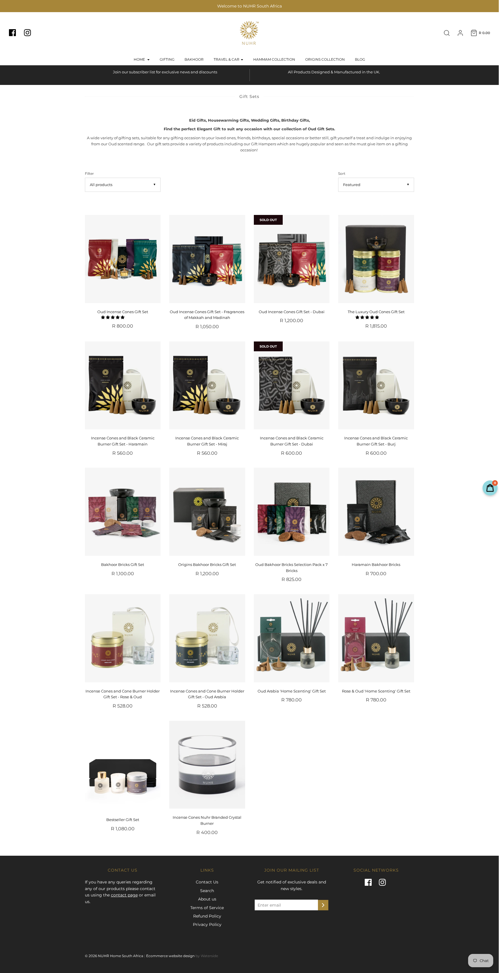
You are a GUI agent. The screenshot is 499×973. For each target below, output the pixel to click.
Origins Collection (325, 59)
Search (207, 890)
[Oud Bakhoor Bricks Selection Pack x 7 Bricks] (292, 512)
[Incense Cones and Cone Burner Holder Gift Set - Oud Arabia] (207, 638)
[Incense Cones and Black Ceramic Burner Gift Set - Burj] (376, 385)
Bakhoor (194, 59)
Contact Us (207, 882)
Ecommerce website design (170, 956)
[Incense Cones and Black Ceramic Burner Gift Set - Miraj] (207, 385)
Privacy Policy (207, 924)
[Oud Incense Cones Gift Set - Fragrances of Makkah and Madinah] (207, 259)
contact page (124, 895)
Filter (89, 174)
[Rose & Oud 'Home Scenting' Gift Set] (376, 638)
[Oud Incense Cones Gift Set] (123, 259)
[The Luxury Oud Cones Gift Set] (376, 259)
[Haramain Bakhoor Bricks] (376, 512)
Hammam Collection (274, 59)
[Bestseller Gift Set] (123, 766)
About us (207, 899)
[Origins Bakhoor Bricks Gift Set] (207, 512)
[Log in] (457, 32)
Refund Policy (207, 916)
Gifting (167, 59)
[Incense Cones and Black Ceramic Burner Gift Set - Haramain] (123, 385)
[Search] (443, 32)
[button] (113, 317)
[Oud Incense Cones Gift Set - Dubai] (292, 259)
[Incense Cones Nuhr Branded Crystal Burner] (207, 765)
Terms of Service (207, 907)
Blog (360, 59)
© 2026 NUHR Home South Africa (114, 956)
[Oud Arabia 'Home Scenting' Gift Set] (292, 638)
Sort (341, 174)
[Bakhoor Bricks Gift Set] (123, 512)
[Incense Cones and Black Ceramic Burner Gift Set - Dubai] (292, 385)
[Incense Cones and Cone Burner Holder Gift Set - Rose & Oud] (123, 638)
